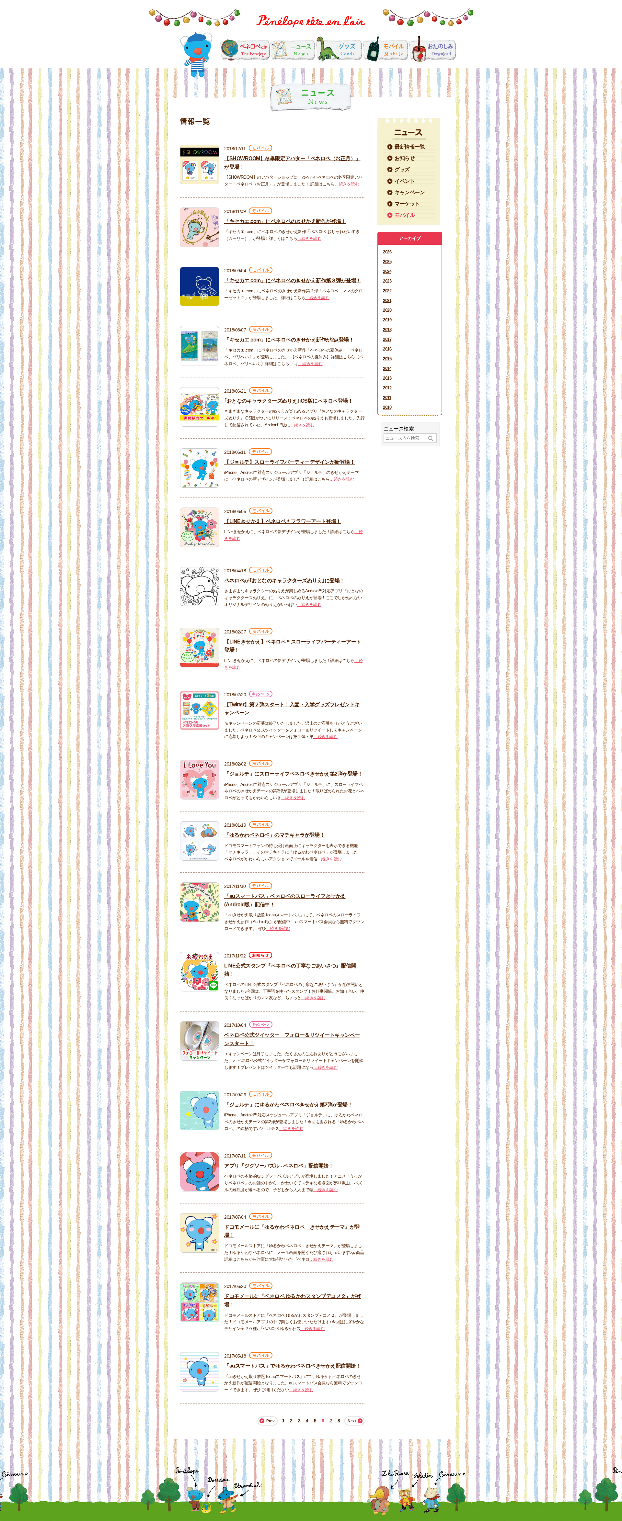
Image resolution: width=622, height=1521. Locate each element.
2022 (387, 290)
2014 (387, 368)
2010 (387, 407)
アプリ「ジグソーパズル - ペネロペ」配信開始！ (278, 1166)
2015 (387, 358)
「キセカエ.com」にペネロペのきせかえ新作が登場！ (285, 221)
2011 (387, 397)
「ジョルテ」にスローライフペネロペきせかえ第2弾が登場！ (293, 774)
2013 (387, 378)
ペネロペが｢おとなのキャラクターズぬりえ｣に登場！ (284, 580)
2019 (387, 320)
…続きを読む (347, 184)
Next (352, 1421)
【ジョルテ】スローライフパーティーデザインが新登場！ (289, 462)
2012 (387, 388)
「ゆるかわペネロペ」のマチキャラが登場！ (274, 835)
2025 (387, 261)
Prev (270, 1421)
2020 (387, 310)
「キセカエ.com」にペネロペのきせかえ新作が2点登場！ (289, 339)
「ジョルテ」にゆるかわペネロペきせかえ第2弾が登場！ (288, 1104)
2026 (387, 252)
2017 (387, 339)
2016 (387, 349)
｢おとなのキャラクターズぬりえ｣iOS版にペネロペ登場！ (288, 401)
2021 (387, 300)
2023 (387, 281)
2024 (387, 271)
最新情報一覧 (410, 147)
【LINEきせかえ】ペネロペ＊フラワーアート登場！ (282, 521)
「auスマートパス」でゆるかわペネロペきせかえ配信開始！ (292, 1366)
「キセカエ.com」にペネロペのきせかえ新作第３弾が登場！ (292, 280)
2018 (387, 329)
